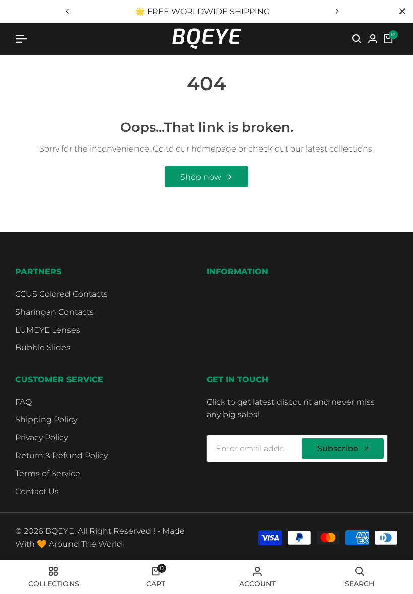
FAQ (23, 402)
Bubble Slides (43, 347)
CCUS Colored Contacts (61, 294)
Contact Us (37, 491)
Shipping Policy (46, 419)
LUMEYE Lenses (47, 330)
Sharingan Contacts (54, 312)
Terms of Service (47, 473)
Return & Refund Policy (61, 455)
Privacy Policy (41, 437)
